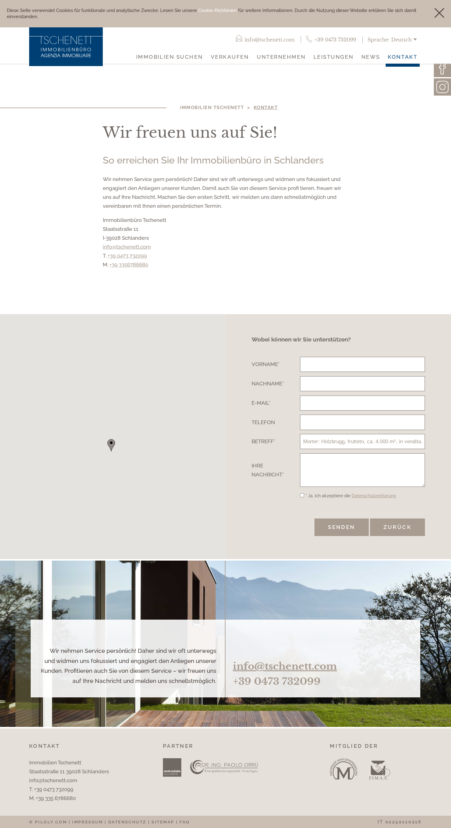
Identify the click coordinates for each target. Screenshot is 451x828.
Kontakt (402, 57)
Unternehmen (281, 57)
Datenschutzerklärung (374, 495)
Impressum (87, 822)
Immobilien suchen (169, 57)
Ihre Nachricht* (268, 470)
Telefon (263, 422)
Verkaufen (230, 57)
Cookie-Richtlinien (217, 10)
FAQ (184, 822)
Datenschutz (127, 822)
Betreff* (264, 441)
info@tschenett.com (127, 247)
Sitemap (163, 822)
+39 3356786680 (129, 265)
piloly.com (51, 822)
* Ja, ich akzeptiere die (350, 495)
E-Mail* (261, 403)
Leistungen (334, 57)
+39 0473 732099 (127, 256)
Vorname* (266, 364)
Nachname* (268, 383)
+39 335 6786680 (56, 798)
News (370, 57)
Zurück (397, 527)
